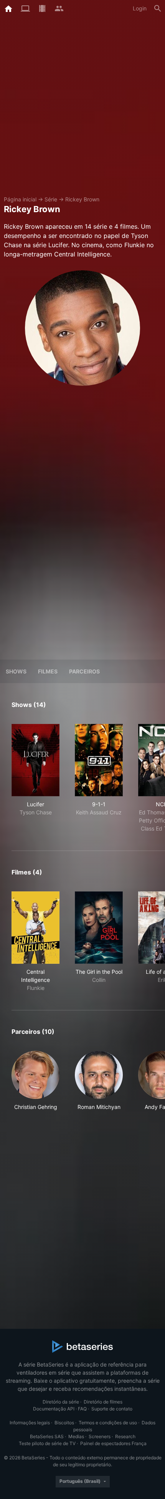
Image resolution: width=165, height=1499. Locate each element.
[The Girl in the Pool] (99, 927)
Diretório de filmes (103, 1402)
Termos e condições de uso (108, 1422)
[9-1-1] (99, 760)
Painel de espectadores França (113, 1443)
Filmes (48, 671)
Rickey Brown (82, 199)
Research (125, 1436)
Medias (76, 1436)
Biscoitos (64, 1422)
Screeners (100, 1436)
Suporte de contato (111, 1409)
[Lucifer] (35, 760)
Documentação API (53, 1409)
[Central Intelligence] (35, 927)
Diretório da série (61, 1402)
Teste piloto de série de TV (47, 1443)
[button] (35, 1085)
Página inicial (20, 199)
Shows (16, 671)
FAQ (82, 1409)
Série (51, 199)
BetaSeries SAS (47, 1436)
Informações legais (30, 1422)
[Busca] (157, 8)
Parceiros (84, 671)
